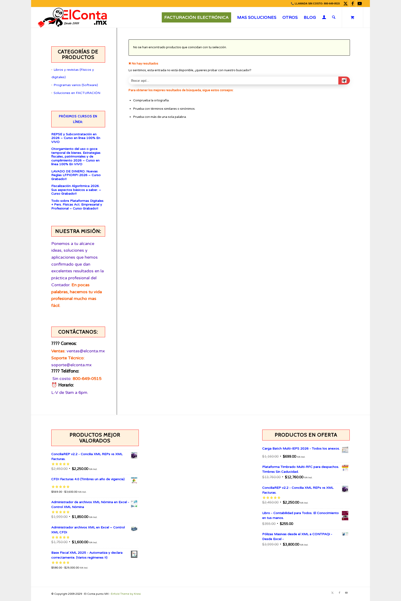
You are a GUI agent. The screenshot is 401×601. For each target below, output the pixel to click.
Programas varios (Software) (76, 85)
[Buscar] (333, 17)
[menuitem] (196, 17)
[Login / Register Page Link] (324, 18)
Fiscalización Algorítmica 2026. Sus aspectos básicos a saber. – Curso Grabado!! (76, 190)
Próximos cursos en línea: (78, 119)
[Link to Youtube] (359, 3)
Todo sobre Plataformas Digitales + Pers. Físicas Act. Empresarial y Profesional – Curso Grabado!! (77, 204)
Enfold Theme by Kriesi (126, 593)
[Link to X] (345, 3)
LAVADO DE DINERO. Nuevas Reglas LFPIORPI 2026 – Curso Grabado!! (76, 175)
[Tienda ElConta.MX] (72, 17)
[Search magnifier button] (344, 80)
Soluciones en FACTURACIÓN (77, 93)
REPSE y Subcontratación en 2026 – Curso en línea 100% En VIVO (75, 138)
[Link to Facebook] (352, 3)
